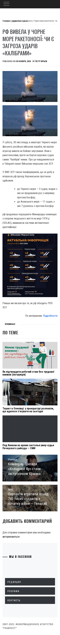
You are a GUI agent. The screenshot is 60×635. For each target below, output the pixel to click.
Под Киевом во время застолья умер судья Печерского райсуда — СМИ (28, 447)
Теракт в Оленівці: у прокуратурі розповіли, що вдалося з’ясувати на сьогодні (28, 410)
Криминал (10, 324)
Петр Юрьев (41, 61)
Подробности (50, 315)
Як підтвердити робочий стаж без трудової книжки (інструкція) (28, 373)
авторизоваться (11, 536)
